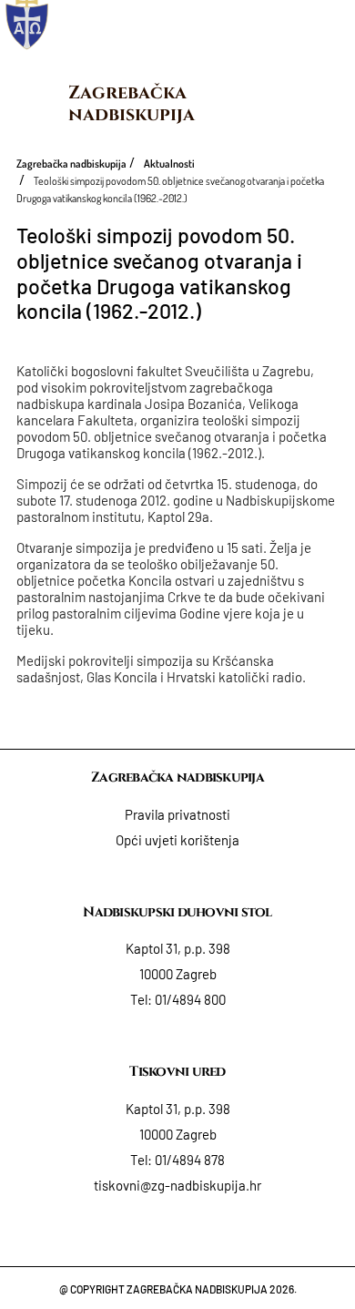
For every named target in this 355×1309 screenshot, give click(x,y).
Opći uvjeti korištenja (177, 840)
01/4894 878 (190, 1159)
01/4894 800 (190, 999)
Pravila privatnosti (177, 814)
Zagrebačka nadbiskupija (131, 103)
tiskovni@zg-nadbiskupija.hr (177, 1185)
